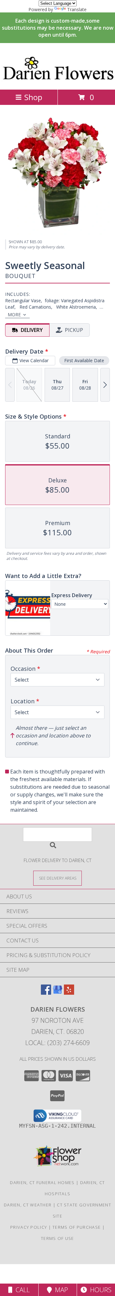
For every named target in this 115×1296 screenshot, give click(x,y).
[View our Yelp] (69, 992)
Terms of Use (57, 1238)
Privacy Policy (28, 1227)
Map (60, 1289)
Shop (33, 97)
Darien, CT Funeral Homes (42, 1182)
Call (21, 1289)
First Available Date (84, 360)
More (14, 314)
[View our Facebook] (46, 992)
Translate (77, 9)
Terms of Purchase (76, 1227)
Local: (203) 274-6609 (57, 1042)
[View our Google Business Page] (57, 992)
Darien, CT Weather (27, 1205)
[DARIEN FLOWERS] (57, 80)
